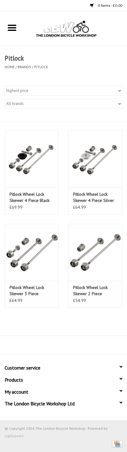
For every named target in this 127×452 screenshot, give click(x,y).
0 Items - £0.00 (109, 5)
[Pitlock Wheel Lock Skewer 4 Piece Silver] (95, 159)
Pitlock (41, 67)
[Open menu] (12, 27)
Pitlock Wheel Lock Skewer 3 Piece (27, 290)
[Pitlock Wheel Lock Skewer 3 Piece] (32, 252)
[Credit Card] (116, 443)
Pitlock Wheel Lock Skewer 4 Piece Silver (93, 197)
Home (9, 67)
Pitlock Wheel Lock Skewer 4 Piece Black (29, 197)
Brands (24, 67)
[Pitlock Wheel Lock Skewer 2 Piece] (95, 252)
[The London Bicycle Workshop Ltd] (75, 28)
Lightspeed (14, 435)
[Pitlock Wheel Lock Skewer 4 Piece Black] (32, 159)
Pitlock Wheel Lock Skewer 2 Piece (90, 290)
